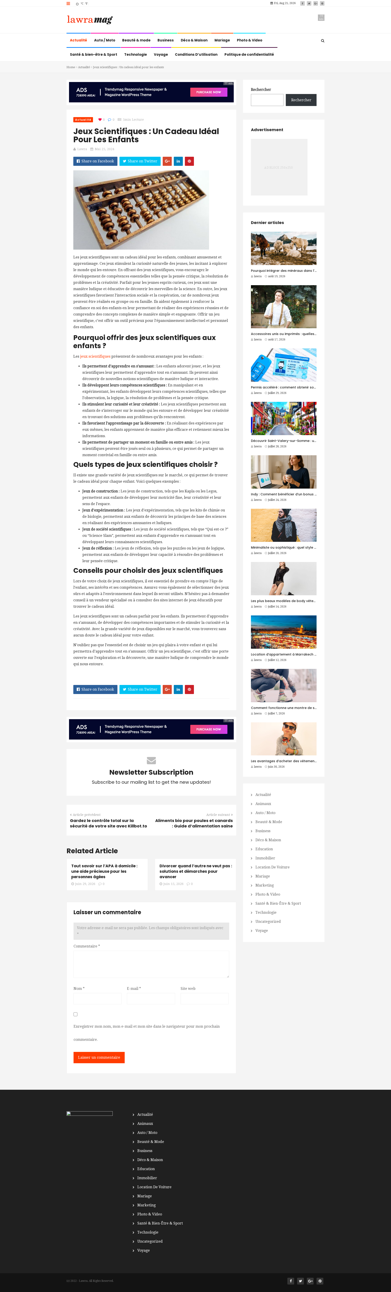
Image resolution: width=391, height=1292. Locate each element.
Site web (188, 988)
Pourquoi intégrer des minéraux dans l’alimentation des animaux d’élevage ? (314, 270)
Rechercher (261, 89)
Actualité (78, 40)
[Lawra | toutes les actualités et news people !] (90, 20)
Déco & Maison (194, 40)
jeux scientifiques (95, 356)
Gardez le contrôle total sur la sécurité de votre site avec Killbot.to (108, 823)
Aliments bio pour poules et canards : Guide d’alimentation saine (194, 823)
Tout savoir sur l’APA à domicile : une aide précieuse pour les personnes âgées (104, 871)
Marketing (264, 885)
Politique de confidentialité (249, 54)
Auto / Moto (104, 40)
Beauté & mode (136, 40)
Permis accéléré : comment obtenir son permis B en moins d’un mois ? (308, 387)
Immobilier (265, 858)
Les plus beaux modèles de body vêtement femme (293, 601)
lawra (82, 149)
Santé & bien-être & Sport (93, 54)
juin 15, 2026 (173, 884)
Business (165, 40)
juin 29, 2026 (85, 884)
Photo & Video (249, 40)
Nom (79, 988)
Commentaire (87, 946)
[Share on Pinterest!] (189, 161)
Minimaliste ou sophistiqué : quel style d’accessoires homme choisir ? (308, 547)
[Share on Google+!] (167, 161)
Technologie (135, 54)
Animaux (263, 804)
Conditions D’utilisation (196, 54)
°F (86, 3)
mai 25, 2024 (104, 149)
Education (264, 849)
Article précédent (86, 815)
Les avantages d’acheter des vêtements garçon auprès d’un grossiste (309, 761)
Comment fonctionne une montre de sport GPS (290, 708)
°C (82, 3)
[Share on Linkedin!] (178, 161)
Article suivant (218, 815)
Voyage (161, 54)
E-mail (134, 988)
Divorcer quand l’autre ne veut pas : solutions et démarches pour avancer (196, 871)
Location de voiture (272, 867)
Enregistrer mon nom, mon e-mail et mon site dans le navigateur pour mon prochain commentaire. (147, 1033)
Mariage (222, 40)
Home (71, 67)
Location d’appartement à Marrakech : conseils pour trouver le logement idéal (316, 654)
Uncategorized (268, 921)
